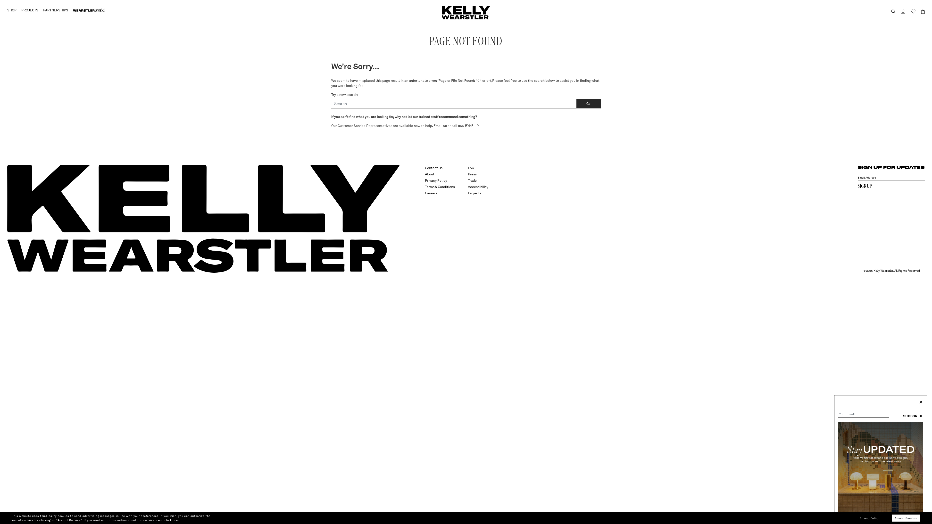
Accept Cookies (906, 517)
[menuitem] (89, 10)
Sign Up (865, 186)
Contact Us (433, 168)
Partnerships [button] (55, 10)
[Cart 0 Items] (921, 11)
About (429, 174)
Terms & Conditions (440, 187)
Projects (474, 193)
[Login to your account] (901, 11)
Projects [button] (29, 10)
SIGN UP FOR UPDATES (891, 167)
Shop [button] (12, 10)
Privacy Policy (436, 180)
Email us (440, 126)
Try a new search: (344, 95)
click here (172, 520)
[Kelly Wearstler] (466, 12)
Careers (431, 193)
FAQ (471, 168)
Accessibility (478, 187)
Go (588, 104)
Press (472, 174)
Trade (472, 180)
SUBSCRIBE (913, 416)
